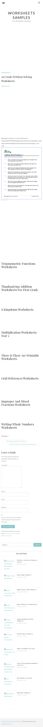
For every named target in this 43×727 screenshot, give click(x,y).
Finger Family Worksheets (24, 575)
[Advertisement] (21, 50)
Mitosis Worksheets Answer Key (16, 441)
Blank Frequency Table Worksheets (26, 589)
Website (3, 507)
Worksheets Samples (21, 15)
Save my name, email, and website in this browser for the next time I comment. (11, 520)
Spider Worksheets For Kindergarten (27, 604)
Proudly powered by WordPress (11, 721)
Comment (4, 465)
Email (3, 499)
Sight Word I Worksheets (23, 693)
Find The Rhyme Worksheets (25, 634)
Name (3, 491)
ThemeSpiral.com (6, 724)
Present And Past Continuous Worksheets (23, 444)
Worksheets (5, 72)
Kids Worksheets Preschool (24, 678)
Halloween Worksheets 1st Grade (26, 648)
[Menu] (3, 3)
